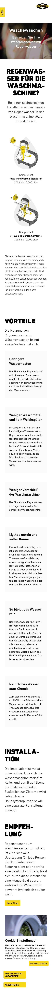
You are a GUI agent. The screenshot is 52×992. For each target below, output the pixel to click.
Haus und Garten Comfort (26, 235)
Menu (2, 12)
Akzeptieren (12, 985)
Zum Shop (12, 903)
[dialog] (26, 964)
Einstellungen (38, 963)
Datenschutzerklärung (24, 958)
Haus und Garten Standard (26, 178)
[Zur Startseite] (42, 6)
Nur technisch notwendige (13, 974)
